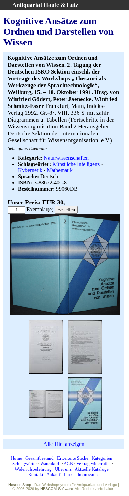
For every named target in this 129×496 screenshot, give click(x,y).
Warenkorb (50, 463)
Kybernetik (30, 170)
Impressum (88, 474)
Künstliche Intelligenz (76, 164)
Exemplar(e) (39, 209)
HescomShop (19, 485)
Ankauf (53, 474)
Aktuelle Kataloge (92, 469)
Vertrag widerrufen (93, 463)
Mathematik (60, 170)
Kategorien (102, 458)
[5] (85, 403)
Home (16, 458)
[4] (46, 403)
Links (69, 474)
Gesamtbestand (39, 458)
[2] (46, 346)
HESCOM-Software (56, 489)
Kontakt (35, 474)
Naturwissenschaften (66, 158)
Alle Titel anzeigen (63, 444)
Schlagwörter (24, 463)
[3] (85, 346)
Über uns (63, 469)
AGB (68, 463)
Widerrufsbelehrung (33, 469)
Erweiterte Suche (72, 458)
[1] (65, 313)
